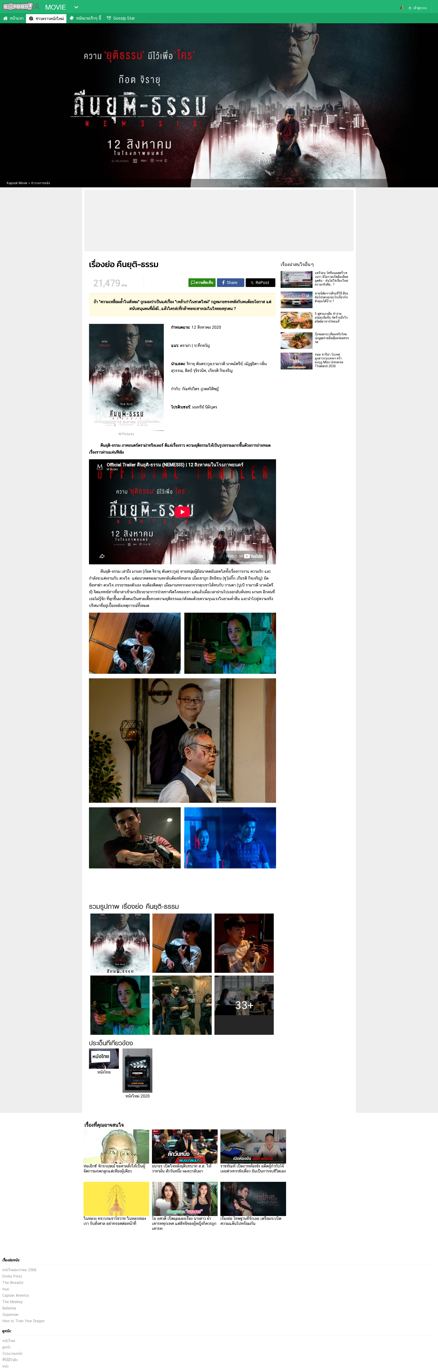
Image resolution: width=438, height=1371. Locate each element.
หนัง (5, 1366)
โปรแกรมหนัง (12, 1353)
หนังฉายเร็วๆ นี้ (88, 18)
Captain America (15, 1295)
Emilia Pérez (12, 1276)
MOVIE (55, 7)
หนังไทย (104, 1072)
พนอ (5, 1289)
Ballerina (9, 1308)
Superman (10, 1314)
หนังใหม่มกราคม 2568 (19, 1270)
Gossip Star (124, 18)
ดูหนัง (6, 1347)
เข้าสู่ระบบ (420, 8)
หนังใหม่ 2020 (137, 1096)
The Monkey (12, 1302)
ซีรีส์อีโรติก (10, 1360)
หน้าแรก (16, 18)
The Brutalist (12, 1283)
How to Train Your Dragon (23, 1321)
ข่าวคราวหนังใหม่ (50, 18)
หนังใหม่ (8, 1341)
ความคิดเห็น (204, 282)
